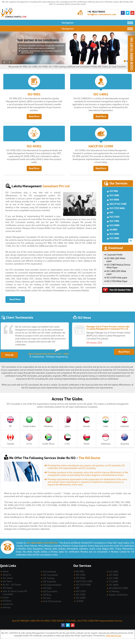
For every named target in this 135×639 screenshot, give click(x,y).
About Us (7, 574)
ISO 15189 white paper (117, 277)
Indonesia (105, 443)
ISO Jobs (47, 598)
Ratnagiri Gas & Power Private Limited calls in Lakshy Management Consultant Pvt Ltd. (107, 327)
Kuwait (86, 426)
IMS (111, 212)
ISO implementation (52, 584)
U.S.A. (29, 443)
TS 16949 (113, 581)
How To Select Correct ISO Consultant (15, 593)
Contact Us (8, 604)
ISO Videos (8, 588)
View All (9, 354)
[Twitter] (128, 14)
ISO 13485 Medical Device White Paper (118, 266)
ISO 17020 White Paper (117, 281)
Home (5, 571)
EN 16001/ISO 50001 (118, 588)
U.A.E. (67, 443)
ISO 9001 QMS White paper (116, 260)
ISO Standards (49, 581)
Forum (6, 597)
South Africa (48, 443)
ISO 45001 (34, 146)
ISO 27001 (114, 221)
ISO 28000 (113, 584)
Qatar (67, 426)
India (105, 426)
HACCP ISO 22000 (101, 146)
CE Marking (114, 591)
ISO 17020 (114, 216)
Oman (86, 443)
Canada (10, 443)
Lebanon (125, 426)
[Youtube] (132, 14)
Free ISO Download (52, 601)
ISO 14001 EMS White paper (116, 272)
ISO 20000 (114, 225)
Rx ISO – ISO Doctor (12, 584)
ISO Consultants (50, 575)
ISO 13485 (113, 578)
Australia (125, 443)
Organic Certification (118, 594)
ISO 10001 (114, 234)
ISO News (7, 600)
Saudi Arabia (29, 426)
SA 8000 (113, 229)
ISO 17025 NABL (117, 208)
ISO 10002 (114, 238)
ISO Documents (50, 591)
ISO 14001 (101, 94)
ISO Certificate (49, 571)
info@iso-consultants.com (101, 14)
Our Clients (8, 578)
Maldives (48, 426)
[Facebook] (123, 14)
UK (10, 426)
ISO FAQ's (47, 588)
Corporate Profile (114, 254)
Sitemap (6, 607)
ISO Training (48, 578)
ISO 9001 (34, 94)
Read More (34, 116)
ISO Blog (47, 594)
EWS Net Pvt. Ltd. (113, 635)
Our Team (7, 581)
